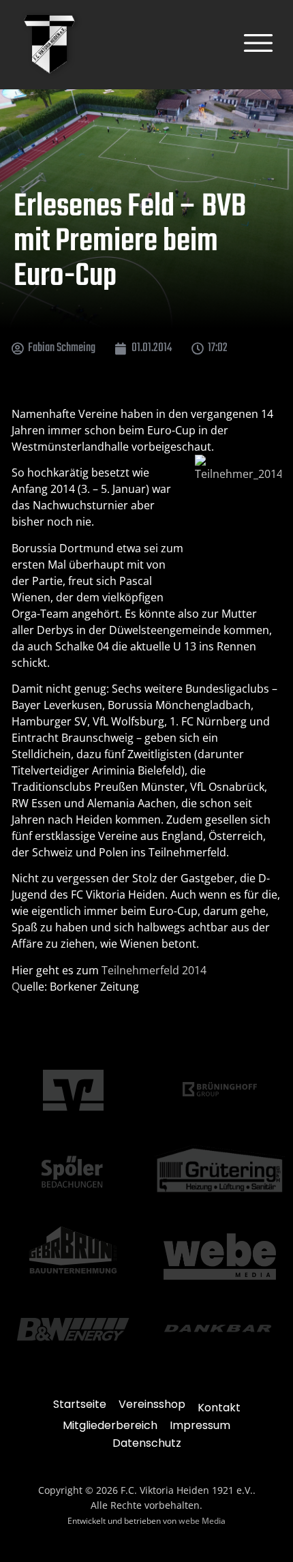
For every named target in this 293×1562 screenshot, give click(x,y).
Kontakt (219, 1407)
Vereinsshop (152, 1404)
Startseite (79, 1404)
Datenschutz (146, 1443)
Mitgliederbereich (110, 1425)
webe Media (202, 1521)
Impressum (200, 1425)
